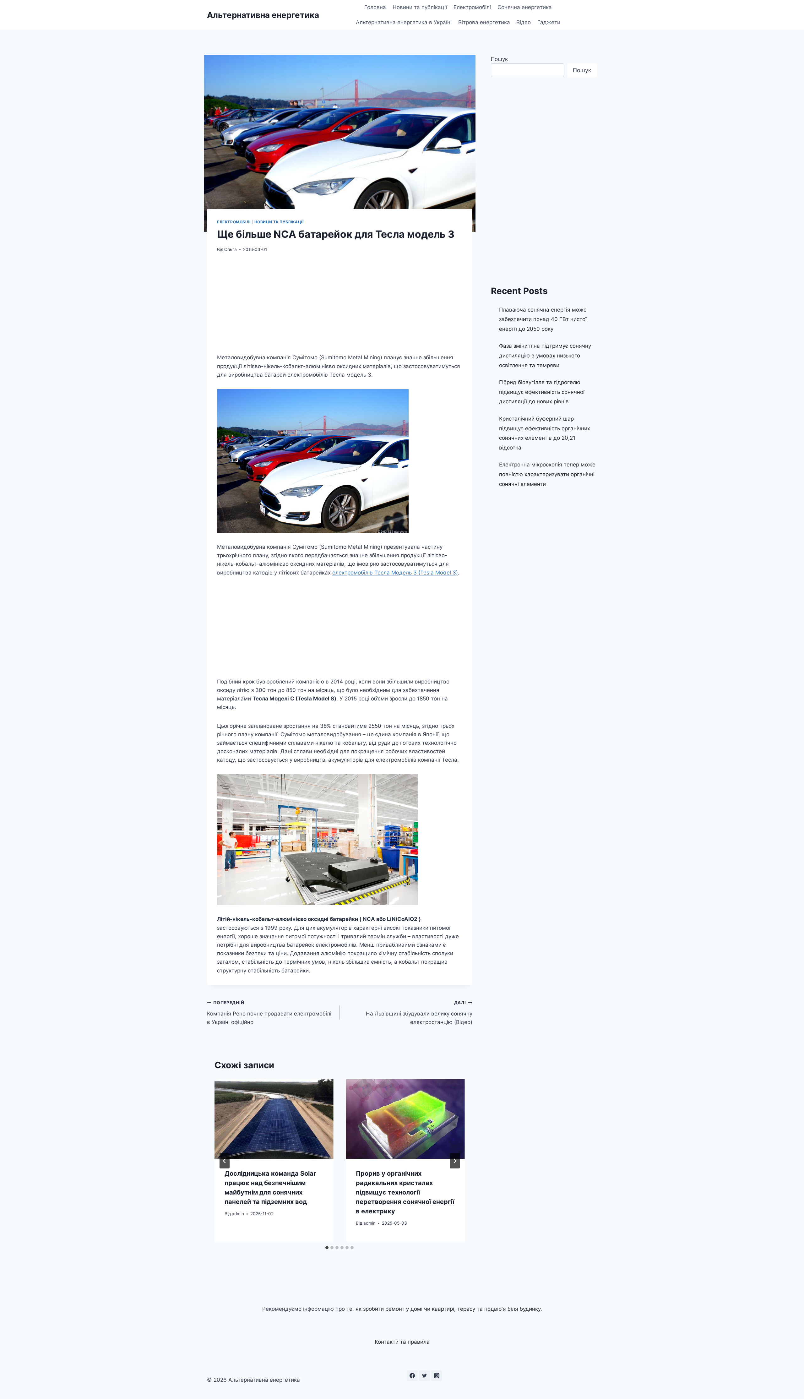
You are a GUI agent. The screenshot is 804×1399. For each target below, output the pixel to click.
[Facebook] (412, 1375)
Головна (375, 7)
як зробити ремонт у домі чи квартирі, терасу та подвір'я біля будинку (448, 1309)
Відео (523, 22)
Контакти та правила (402, 1342)
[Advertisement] (339, 307)
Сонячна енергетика (524, 7)
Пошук (499, 59)
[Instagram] (436, 1375)
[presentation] (274, 1118)
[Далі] (455, 1160)
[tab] (327, 1247)
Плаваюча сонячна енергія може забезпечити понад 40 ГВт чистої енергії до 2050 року (543, 319)
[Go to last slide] (225, 1160)
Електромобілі (472, 7)
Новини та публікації (420, 7)
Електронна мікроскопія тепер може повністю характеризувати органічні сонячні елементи (547, 474)
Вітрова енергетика (484, 22)
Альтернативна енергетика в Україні (404, 22)
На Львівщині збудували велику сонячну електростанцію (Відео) (419, 1012)
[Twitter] (424, 1375)
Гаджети (548, 22)
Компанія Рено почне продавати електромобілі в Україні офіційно (269, 1012)
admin (238, 1213)
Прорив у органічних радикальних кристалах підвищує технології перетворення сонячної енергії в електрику (405, 1192)
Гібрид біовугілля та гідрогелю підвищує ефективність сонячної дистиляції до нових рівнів (541, 392)
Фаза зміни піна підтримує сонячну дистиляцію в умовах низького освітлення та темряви (545, 355)
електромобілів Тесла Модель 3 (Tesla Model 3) (395, 572)
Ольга (230, 249)
